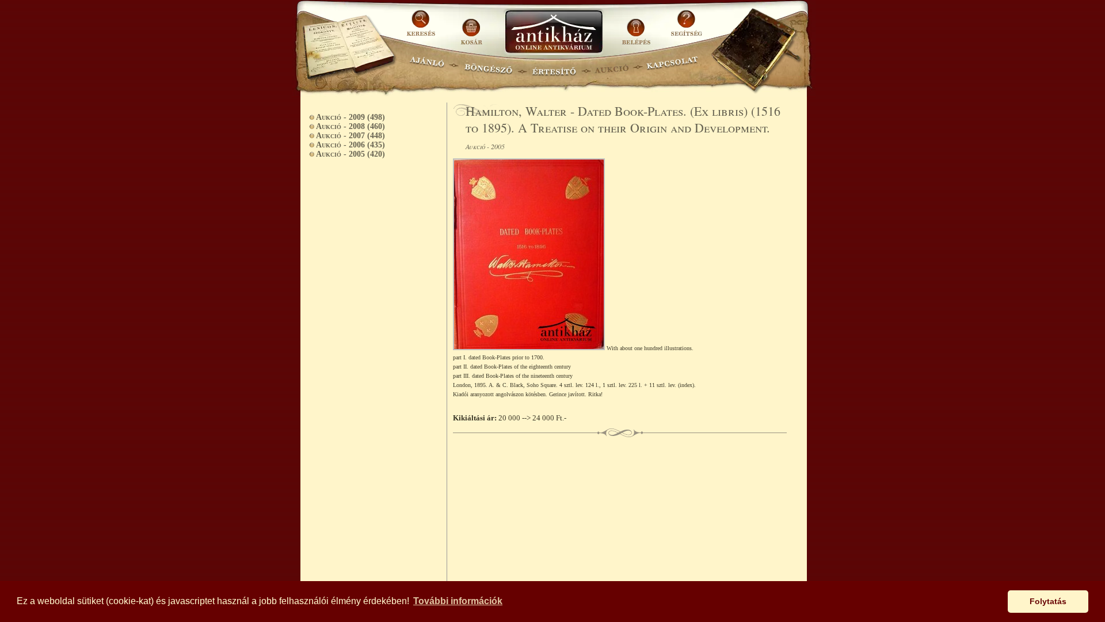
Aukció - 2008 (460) (350, 126)
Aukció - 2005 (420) (350, 154)
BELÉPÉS (637, 27)
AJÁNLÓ (427, 66)
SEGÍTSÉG (686, 27)
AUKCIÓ (611, 66)
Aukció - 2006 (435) (350, 145)
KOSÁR (471, 27)
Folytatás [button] (1048, 601)
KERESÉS (422, 27)
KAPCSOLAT (672, 66)
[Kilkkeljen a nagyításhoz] (530, 347)
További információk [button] (457, 601)
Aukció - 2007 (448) (350, 135)
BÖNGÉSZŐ (488, 66)
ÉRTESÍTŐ (554, 66)
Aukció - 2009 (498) (350, 117)
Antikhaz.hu (553, 32)
